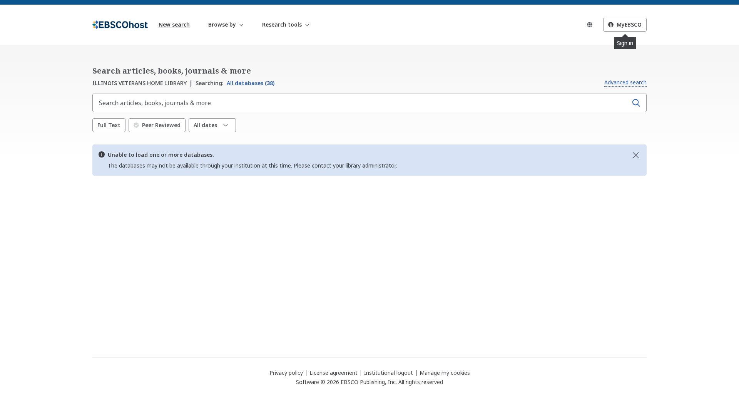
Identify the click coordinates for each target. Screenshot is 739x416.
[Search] (636, 103)
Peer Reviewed (161, 125)
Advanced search (625, 82)
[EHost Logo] (120, 25)
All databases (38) (235, 83)
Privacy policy (286, 372)
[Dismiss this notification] (635, 155)
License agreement (333, 372)
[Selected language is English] (589, 25)
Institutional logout (388, 372)
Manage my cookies (445, 373)
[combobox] (361, 103)
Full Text (108, 125)
